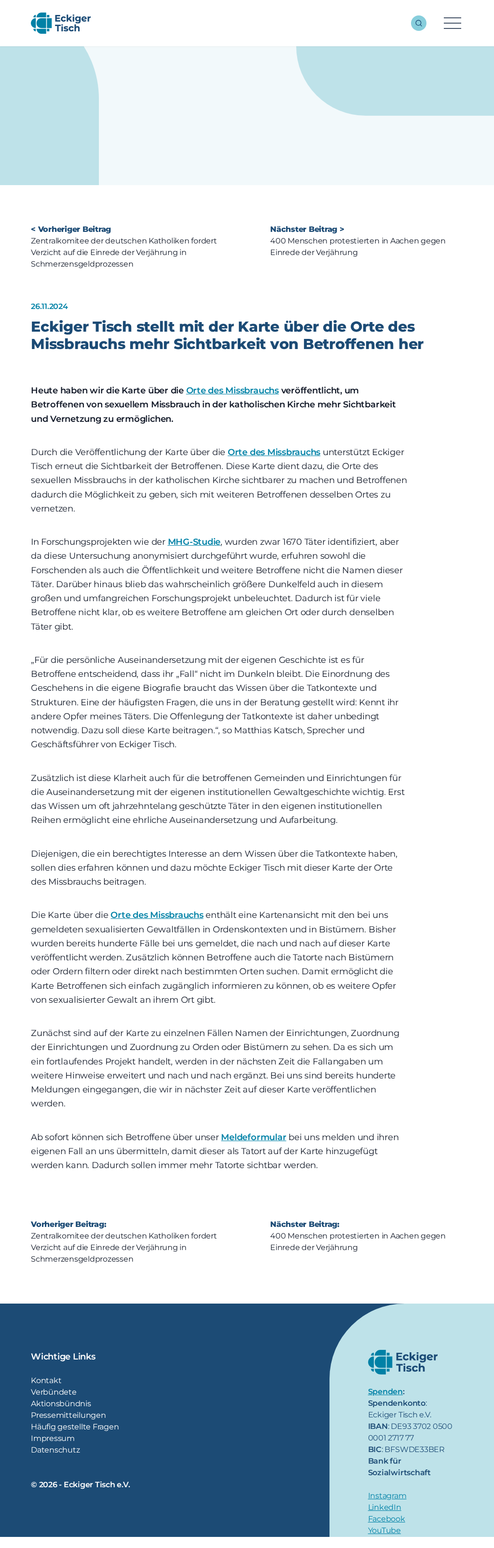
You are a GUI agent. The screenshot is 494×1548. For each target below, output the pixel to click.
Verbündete (54, 1392)
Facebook (386, 1518)
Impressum (53, 1438)
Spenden (385, 1391)
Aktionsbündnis (61, 1403)
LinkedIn (384, 1507)
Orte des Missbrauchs (232, 390)
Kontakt (46, 1380)
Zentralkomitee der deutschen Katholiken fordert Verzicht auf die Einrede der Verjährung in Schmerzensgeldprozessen (124, 252)
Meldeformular (253, 1137)
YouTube (384, 1530)
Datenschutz (55, 1449)
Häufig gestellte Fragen (75, 1426)
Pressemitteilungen (68, 1415)
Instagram (387, 1495)
